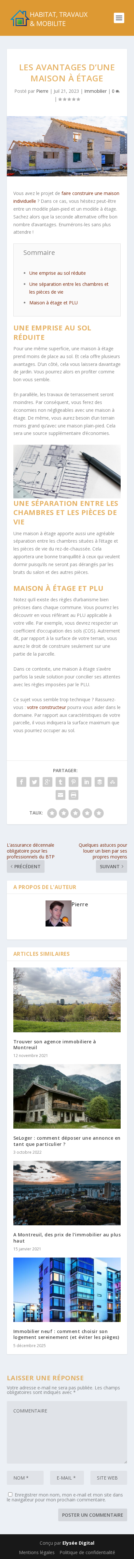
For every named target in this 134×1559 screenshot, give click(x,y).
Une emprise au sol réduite (57, 273)
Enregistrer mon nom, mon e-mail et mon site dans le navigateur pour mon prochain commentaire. (65, 1497)
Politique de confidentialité (87, 1552)
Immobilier (95, 91)
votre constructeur (46, 707)
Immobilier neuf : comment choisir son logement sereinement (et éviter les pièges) (66, 1334)
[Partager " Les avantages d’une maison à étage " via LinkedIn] (86, 781)
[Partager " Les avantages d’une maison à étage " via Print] (73, 794)
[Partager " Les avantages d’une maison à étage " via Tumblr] (60, 781)
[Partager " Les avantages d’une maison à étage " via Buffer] (99, 781)
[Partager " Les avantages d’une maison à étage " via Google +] (47, 781)
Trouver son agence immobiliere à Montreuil (54, 1044)
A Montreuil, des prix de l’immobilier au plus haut (67, 1238)
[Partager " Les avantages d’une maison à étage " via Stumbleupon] (112, 781)
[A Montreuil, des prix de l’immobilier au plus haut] (67, 1193)
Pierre (42, 91)
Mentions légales (37, 1552)
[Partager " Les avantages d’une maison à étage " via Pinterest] (73, 781)
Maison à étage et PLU (53, 302)
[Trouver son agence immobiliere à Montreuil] (67, 999)
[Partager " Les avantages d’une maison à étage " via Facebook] (21, 781)
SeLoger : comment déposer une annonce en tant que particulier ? (67, 1141)
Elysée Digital (78, 1543)
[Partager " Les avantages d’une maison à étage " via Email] (60, 794)
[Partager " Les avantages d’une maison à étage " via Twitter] (34, 781)
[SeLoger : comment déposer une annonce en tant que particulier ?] (67, 1096)
